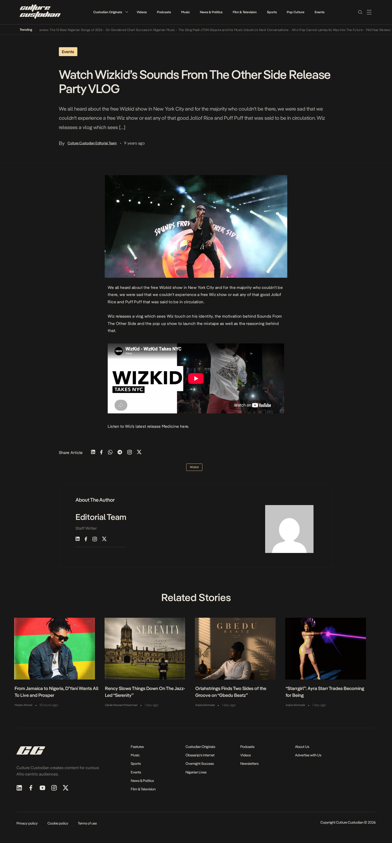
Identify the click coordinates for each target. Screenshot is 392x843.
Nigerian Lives (196, 772)
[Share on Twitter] (139, 452)
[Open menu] (369, 12)
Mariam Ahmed (23, 705)
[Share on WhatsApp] (110, 452)
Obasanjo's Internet (200, 755)
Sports (272, 12)
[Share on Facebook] (101, 452)
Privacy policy (27, 823)
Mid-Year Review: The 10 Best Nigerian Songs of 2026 (49, 30)
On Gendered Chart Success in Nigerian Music (126, 30)
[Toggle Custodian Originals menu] (126, 12)
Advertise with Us (308, 755)
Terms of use (87, 823)
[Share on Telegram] (120, 452)
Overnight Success (200, 763)
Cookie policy (57, 823)
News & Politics (211, 12)
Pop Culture (295, 12)
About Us (302, 746)
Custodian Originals (107, 12)
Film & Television (245, 12)
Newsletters (249, 763)
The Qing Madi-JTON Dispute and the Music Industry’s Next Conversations (219, 30)
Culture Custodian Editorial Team (92, 143)
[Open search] (360, 12)
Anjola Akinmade (205, 705)
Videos (142, 12)
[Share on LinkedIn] (93, 452)
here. (184, 426)
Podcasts (164, 12)
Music (185, 12)
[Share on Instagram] (129, 452)
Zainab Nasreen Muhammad (121, 705)
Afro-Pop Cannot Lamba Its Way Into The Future (312, 30)
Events (319, 12)
